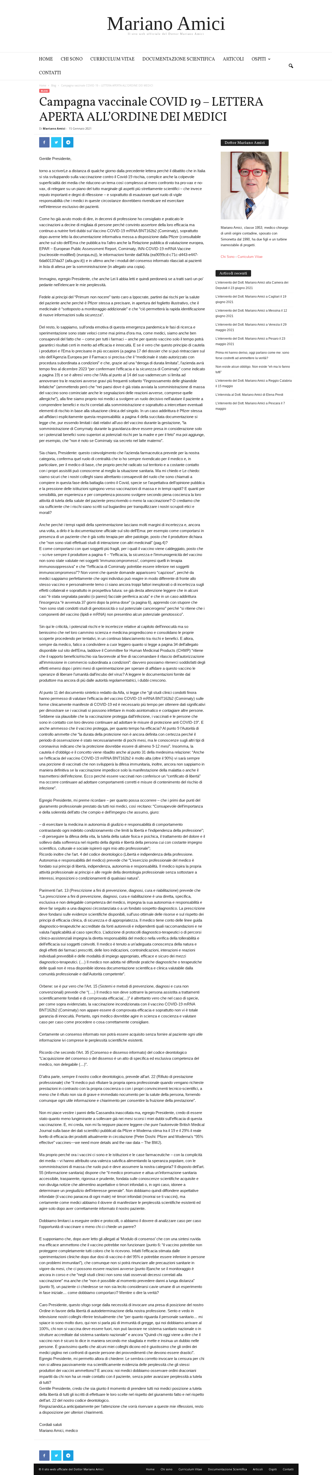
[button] (290, 66)
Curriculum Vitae (112, 59)
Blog (53, 85)
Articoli (233, 59)
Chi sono (71, 59)
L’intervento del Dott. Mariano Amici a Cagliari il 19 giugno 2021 (251, 299)
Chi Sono (227, 257)
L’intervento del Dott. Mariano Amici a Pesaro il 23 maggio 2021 (250, 341)
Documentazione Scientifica (178, 59)
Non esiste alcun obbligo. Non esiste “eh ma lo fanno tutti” (253, 369)
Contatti (50, 73)
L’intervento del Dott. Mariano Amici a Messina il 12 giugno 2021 (251, 313)
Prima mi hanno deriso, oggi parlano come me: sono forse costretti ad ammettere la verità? (252, 355)
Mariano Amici (54, 128)
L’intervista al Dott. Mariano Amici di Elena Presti (249, 395)
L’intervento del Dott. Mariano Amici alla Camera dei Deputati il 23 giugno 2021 (252, 285)
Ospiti (259, 59)
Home (46, 59)
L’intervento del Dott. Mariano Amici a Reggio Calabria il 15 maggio (254, 383)
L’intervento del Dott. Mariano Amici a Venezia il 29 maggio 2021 (251, 327)
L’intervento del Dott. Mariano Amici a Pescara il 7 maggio (250, 406)
